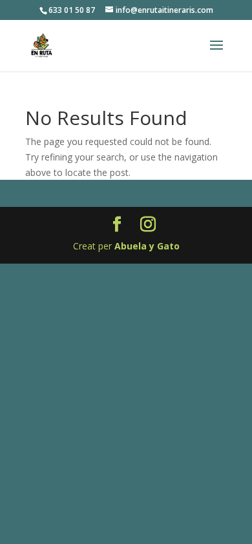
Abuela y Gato (147, 246)
